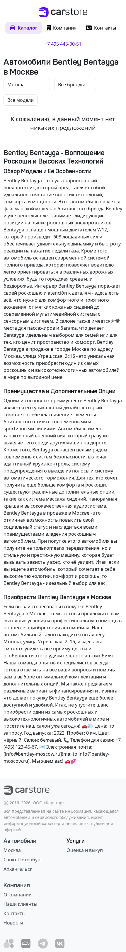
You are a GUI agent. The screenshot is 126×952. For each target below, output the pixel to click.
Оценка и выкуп (85, 850)
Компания (17, 885)
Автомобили (20, 840)
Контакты (14, 913)
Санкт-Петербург (23, 859)
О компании (18, 894)
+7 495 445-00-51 (63, 44)
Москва (12, 850)
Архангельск (18, 869)
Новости (13, 923)
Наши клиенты (20, 904)
